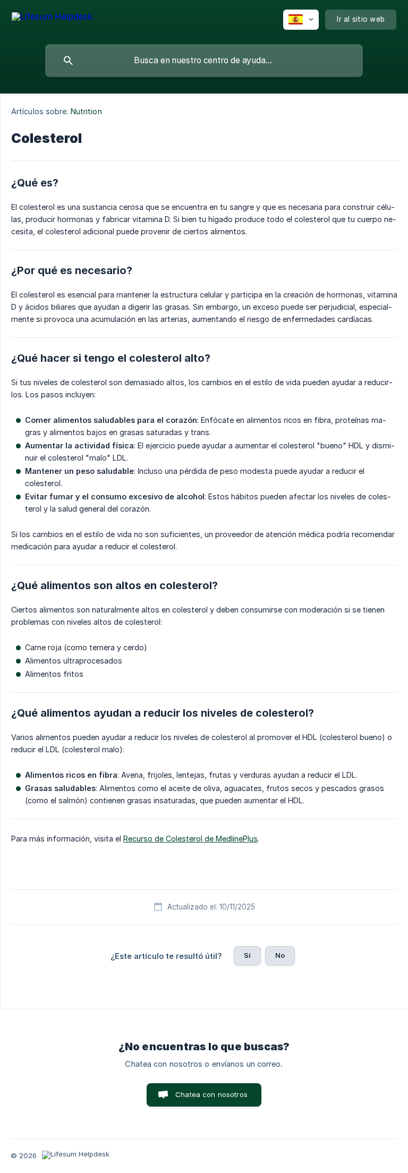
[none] (52, 18)
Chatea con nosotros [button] (211, 1094)
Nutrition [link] (86, 111)
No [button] (280, 955)
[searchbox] (204, 60)
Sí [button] (247, 955)
